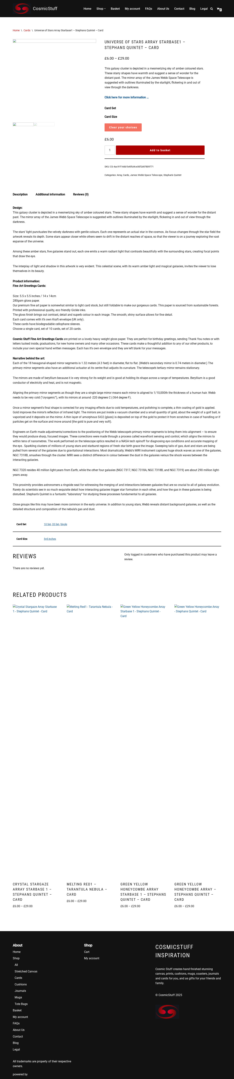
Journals (20, 991)
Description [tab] (20, 194)
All (16, 965)
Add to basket (160, 150)
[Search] (211, 8)
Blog (192, 8)
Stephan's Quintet (172, 175)
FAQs (148, 8)
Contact (179, 8)
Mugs (18, 997)
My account (132, 8)
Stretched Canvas (26, 971)
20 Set (55, 524)
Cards (27, 30)
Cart (86, 952)
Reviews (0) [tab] (81, 194)
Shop (16, 958)
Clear (113, 127)
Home (87, 8)
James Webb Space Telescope (146, 175)
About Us (163, 8)
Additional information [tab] (50, 194)
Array (119, 175)
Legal (204, 8)
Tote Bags (21, 1004)
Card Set (110, 108)
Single (63, 524)
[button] (105, 8)
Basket (115, 8)
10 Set (47, 524)
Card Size (111, 116)
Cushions (21, 984)
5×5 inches (50, 539)
